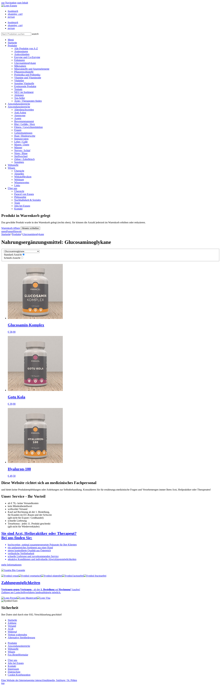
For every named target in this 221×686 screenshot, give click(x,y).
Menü (11, 39)
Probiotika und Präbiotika (27, 74)
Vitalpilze (19, 80)
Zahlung (12, 623)
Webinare (19, 179)
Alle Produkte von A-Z (26, 48)
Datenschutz (14, 671)
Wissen (11, 168)
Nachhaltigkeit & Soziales (27, 200)
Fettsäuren (19, 60)
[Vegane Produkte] (10, 575)
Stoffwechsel (21, 156)
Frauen (17, 130)
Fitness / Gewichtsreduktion (28, 127)
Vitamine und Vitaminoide (27, 77)
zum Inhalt (22, 2)
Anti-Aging (20, 112)
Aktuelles (19, 173)
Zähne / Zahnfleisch (24, 159)
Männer (18, 147)
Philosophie (20, 197)
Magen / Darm (21, 144)
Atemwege (19, 115)
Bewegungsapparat (24, 121)
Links (17, 185)
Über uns (12, 188)
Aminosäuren (21, 51)
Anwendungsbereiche (19, 103)
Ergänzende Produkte (25, 86)
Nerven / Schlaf (22, 150)
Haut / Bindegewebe (24, 135)
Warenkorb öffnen (10, 228)
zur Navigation (9, 2)
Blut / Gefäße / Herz (24, 124)
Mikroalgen (20, 66)
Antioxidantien (21, 54)
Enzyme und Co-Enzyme (27, 57)
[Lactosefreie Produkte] (73, 575)
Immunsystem (21, 138)
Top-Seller (19, 98)
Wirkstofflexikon (22, 176)
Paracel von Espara (24, 194)
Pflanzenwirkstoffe (23, 71)
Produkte (12, 45)
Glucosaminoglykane (25, 63)
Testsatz (18, 89)
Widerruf (12, 631)
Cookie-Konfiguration (19, 674)
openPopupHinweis (11, 231)
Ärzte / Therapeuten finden (28, 101)
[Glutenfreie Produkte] (51, 575)
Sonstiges (19, 162)
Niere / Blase (21, 153)
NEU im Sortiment (23, 92)
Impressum (13, 669)
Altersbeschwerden (24, 109)
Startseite (12, 42)
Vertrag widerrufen (17, 634)
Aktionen (19, 95)
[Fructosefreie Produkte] (95, 575)
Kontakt (18, 208)
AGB (10, 628)
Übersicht (19, 170)
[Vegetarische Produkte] (30, 575)
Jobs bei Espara (22, 205)
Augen (17, 118)
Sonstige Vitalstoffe (24, 83)
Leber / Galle (21, 141)
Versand (12, 626)
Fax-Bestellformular (18, 654)
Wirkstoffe (13, 165)
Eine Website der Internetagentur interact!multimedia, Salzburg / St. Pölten (39, 680)
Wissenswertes (21, 182)
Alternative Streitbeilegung (21, 637)
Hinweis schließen (30, 228)
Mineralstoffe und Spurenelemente (31, 68)
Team (17, 202)
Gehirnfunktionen (23, 133)
